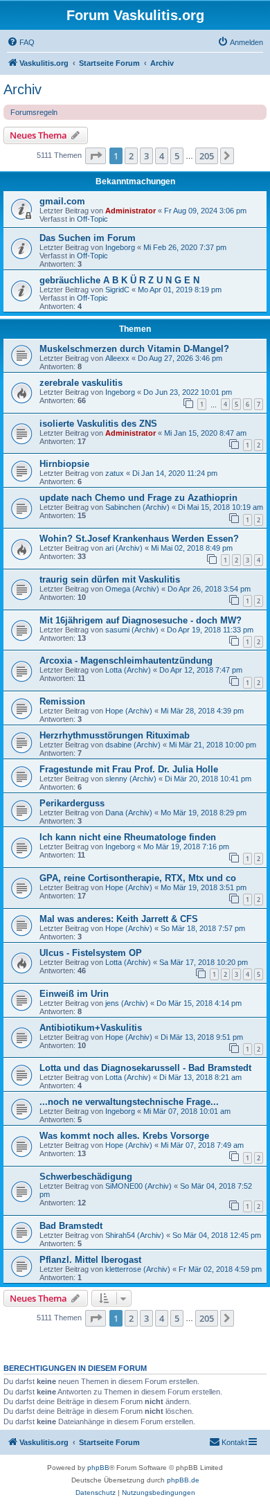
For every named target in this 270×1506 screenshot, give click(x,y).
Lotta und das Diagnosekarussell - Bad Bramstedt (145, 1068)
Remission (62, 701)
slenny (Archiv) (130, 778)
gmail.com (62, 201)
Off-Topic (92, 219)
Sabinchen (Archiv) (137, 507)
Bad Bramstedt (70, 1226)
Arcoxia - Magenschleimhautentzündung (126, 660)
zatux (114, 473)
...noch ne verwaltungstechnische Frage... (129, 1102)
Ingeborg (120, 247)
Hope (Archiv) (128, 711)
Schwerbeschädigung (85, 1176)
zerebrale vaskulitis (81, 383)
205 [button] (206, 156)
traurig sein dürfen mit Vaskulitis (109, 579)
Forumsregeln (33, 112)
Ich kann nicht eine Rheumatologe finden (127, 837)
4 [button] (161, 156)
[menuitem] (21, 42)
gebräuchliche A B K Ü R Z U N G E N (119, 280)
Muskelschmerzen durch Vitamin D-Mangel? (134, 349)
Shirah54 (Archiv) (134, 1235)
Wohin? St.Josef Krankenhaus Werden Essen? (139, 538)
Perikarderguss (72, 803)
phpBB (98, 1467)
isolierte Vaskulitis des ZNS (98, 423)
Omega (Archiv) (132, 589)
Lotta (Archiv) (128, 670)
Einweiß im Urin (74, 994)
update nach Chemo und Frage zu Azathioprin (138, 498)
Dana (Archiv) (128, 812)
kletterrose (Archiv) (137, 1269)
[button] (95, 156)
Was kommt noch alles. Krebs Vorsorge (124, 1136)
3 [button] (146, 156)
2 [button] (131, 156)
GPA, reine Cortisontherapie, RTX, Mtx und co (137, 878)
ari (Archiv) (124, 548)
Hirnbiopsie (64, 464)
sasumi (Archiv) (132, 630)
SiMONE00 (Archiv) (138, 1186)
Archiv (22, 89)
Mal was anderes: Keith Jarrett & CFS (118, 919)
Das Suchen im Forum (87, 238)
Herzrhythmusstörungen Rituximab (114, 735)
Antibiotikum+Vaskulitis (90, 1027)
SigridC (117, 289)
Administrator (130, 210)
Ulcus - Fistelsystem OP (90, 953)
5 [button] (176, 156)
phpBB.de (183, 1480)
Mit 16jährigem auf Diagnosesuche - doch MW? (140, 620)
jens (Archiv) (126, 1003)
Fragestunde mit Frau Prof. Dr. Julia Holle (128, 769)
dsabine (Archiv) (133, 745)
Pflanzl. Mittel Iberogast (90, 1260)
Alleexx (117, 358)
